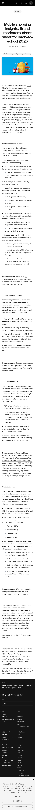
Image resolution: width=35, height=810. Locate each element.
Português (28, 685)
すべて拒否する (17, 801)
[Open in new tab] (13, 719)
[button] (17, 11)
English (4, 685)
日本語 (15, 685)
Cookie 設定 (17, 796)
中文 (3, 687)
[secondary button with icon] (31, 3)
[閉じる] (33, 780)
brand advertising (19, 93)
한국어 (19, 687)
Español (7, 687)
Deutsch (9, 685)
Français (21, 685)
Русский (14, 687)
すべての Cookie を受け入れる (17, 806)
